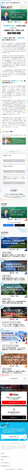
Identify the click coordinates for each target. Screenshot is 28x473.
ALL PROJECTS (14, 378)
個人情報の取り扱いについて (6, 465)
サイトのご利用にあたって (5, 462)
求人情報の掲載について (5, 456)
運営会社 (2, 453)
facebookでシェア (9, 225)
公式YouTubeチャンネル (14, 402)
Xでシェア (20, 225)
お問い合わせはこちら (14, 436)
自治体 (14, 33)
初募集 (9, 33)
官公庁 (19, 33)
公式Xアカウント (14, 417)
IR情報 (2, 459)
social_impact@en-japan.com (15, 197)
